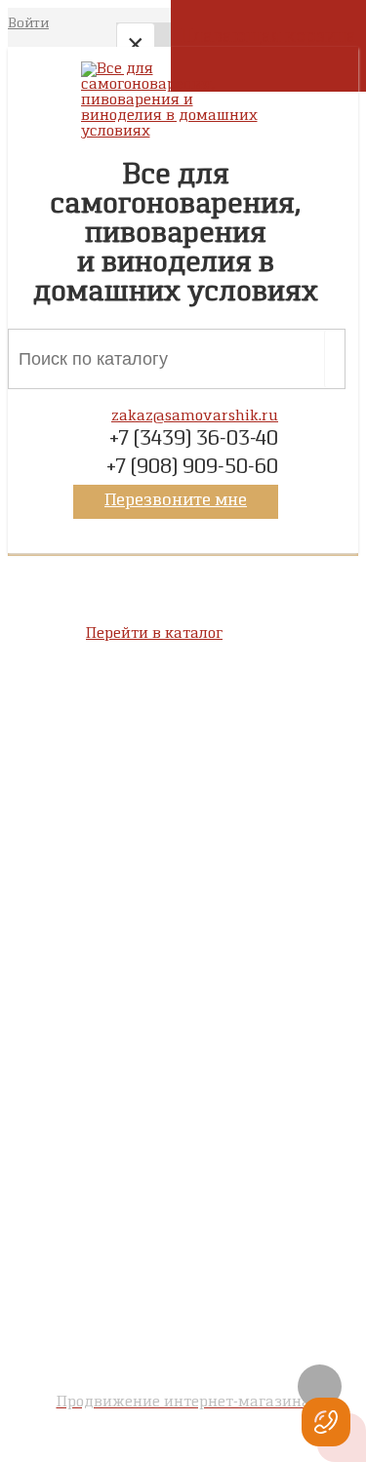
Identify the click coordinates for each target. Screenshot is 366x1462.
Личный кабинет (183, 1176)
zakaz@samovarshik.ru (194, 416)
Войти (28, 24)
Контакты (183, 950)
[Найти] (329, 359)
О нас (183, 897)
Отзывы (183, 1054)
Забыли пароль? (183, 1211)
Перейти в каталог (154, 634)
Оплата (183, 915)
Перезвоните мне (175, 501)
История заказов (183, 1194)
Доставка (183, 932)
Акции (183, 1072)
